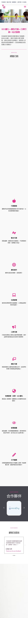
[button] (25, 6)
